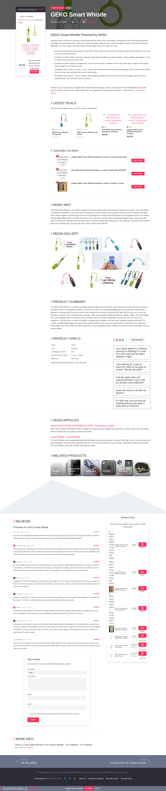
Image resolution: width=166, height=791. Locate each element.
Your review (31, 676)
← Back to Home (25, 17)
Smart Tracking (30, 20)
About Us (82, 779)
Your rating (31, 669)
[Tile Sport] (108, 461)
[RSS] (74, 778)
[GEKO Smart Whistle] (30, 27)
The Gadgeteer (29, 747)
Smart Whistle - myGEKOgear (65, 437)
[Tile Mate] (59, 461)
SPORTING (21, 20)
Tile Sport (106, 471)
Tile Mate (56, 471)
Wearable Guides (112, 779)
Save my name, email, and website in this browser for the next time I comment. (55, 714)
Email (29, 704)
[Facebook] (65, 778)
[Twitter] (70, 778)
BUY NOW (34, 71)
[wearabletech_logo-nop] (30, 10)
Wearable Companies (96, 779)
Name (29, 694)
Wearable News (126, 779)
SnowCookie (91, 471)
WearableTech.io (41, 779)
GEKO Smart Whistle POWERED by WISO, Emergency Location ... (84, 425)
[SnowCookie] (92, 461)
